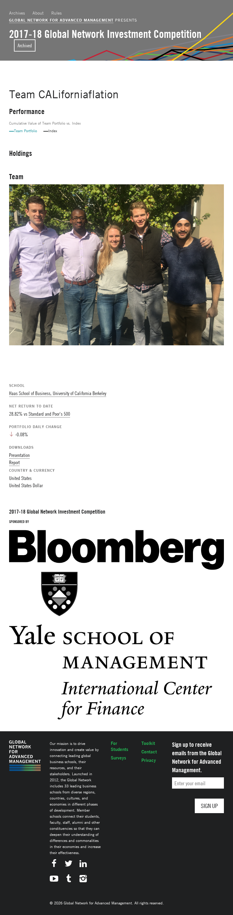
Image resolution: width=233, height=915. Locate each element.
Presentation (19, 455)
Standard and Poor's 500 (49, 414)
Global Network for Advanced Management (61, 20)
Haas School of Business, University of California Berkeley (57, 393)
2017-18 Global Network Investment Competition (105, 34)
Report (14, 462)
